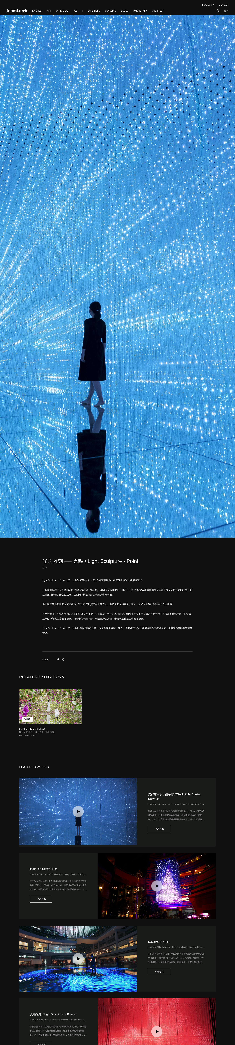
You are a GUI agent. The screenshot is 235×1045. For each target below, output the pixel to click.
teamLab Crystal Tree (44, 868)
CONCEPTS (110, 11)
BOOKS (124, 11)
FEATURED (36, 11)
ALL (75, 11)
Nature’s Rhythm (158, 941)
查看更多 (159, 829)
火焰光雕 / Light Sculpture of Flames (53, 1014)
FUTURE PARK (140, 11)
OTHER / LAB (62, 11)
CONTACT (223, 5)
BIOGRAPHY (208, 5)
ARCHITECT (158, 11)
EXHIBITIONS (93, 11)
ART (49, 11)
